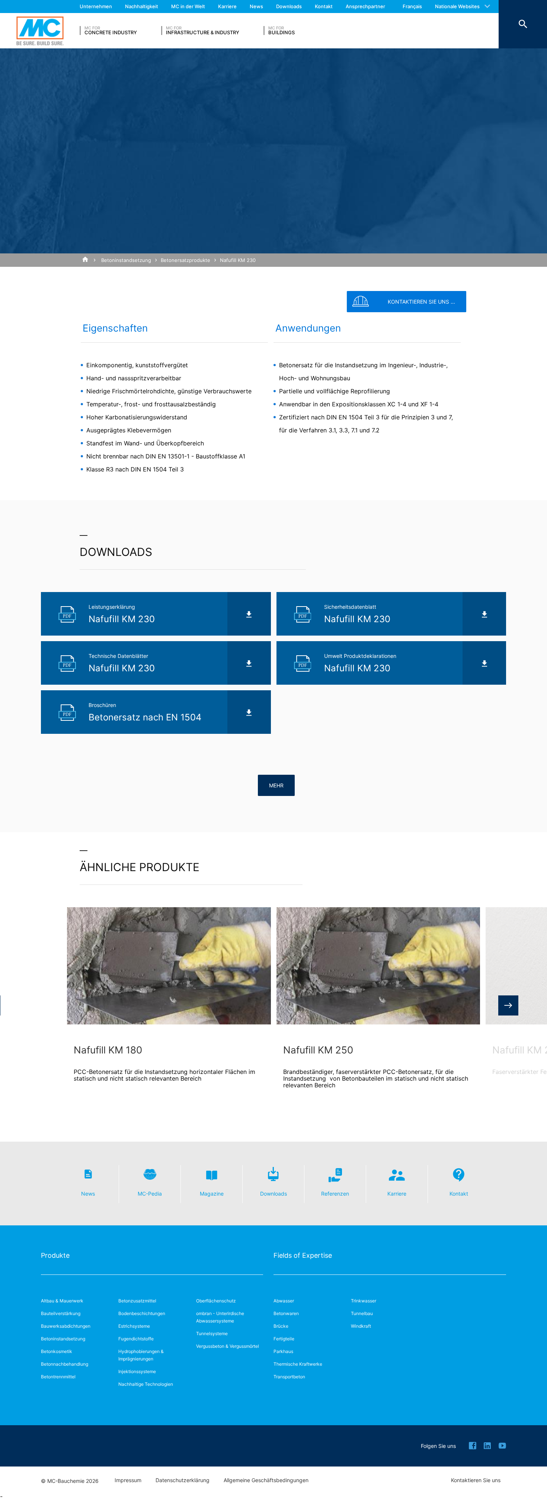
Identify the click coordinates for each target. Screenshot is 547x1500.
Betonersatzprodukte (185, 260)
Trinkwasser (363, 1301)
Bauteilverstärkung (60, 1313)
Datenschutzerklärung (182, 1480)
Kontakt (324, 6)
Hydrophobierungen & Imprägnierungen (141, 1355)
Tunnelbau (362, 1313)
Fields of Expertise (303, 1255)
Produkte (55, 1255)
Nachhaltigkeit (141, 6)
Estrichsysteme (134, 1326)
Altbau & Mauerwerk (62, 1301)
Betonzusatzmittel (137, 1301)
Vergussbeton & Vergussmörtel (227, 1346)
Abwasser (284, 1301)
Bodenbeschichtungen (141, 1313)
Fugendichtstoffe (136, 1338)
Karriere (227, 6)
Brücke (281, 1326)
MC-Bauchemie (40, 30)
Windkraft (361, 1326)
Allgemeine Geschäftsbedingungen (266, 1480)
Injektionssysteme (137, 1371)
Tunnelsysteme (212, 1333)
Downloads (289, 6)
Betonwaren (286, 1313)
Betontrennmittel (58, 1376)
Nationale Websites (457, 6)
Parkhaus (283, 1351)
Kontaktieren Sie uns (475, 1480)
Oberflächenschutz (216, 1301)
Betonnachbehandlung (64, 1364)
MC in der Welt (188, 6)
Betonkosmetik (56, 1351)
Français (412, 6)
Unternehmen (96, 6)
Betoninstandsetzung (126, 260)
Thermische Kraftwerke (298, 1364)
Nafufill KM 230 (238, 260)
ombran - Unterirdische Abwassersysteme (220, 1317)
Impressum (128, 1480)
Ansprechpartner (365, 6)
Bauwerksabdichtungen (65, 1326)
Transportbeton (289, 1376)
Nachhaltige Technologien (145, 1384)
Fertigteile (284, 1338)
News (256, 6)
